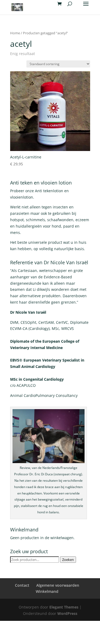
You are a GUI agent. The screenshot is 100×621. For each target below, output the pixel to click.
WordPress (67, 613)
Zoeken (68, 559)
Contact (22, 585)
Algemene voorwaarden (57, 585)
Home (15, 33)
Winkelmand (47, 591)
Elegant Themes (63, 607)
